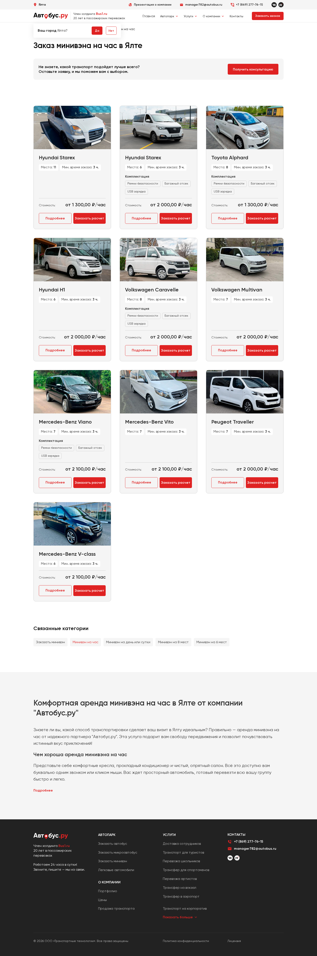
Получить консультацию (253, 69)
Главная (149, 16)
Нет (111, 31)
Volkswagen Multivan (236, 289)
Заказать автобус (112, 844)
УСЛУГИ (169, 835)
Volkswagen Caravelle (152, 289)
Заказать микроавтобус (117, 852)
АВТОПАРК (106, 835)
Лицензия (234, 941)
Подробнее (55, 218)
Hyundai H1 (52, 289)
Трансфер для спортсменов (186, 870)
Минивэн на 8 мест (173, 642)
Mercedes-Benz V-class (67, 554)
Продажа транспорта (116, 908)
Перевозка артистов (180, 879)
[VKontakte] (274, 4)
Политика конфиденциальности (186, 941)
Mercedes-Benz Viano (65, 422)
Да (97, 31)
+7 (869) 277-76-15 (249, 4)
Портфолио (107, 891)
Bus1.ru (101, 14)
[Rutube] (281, 4)
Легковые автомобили (116, 870)
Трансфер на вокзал (179, 888)
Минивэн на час (85, 642)
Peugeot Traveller (232, 422)
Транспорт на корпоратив (185, 908)
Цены (102, 900)
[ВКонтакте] (230, 858)
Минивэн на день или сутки (128, 642)
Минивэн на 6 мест (211, 642)
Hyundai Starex (57, 157)
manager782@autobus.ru (255, 848)
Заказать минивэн (50, 642)
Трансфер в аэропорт (181, 896)
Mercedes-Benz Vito (149, 422)
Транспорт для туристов (183, 852)
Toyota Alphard (229, 157)
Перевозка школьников (181, 861)
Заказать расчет (89, 218)
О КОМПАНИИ (109, 882)
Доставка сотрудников (182, 844)
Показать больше (178, 917)
